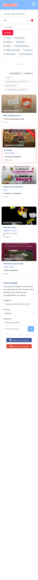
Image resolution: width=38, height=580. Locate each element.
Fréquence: (7, 319)
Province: (6, 310)
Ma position (28, 20)
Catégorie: (7, 300)
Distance (28, 73)
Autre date (8, 27)
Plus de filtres (15, 73)
